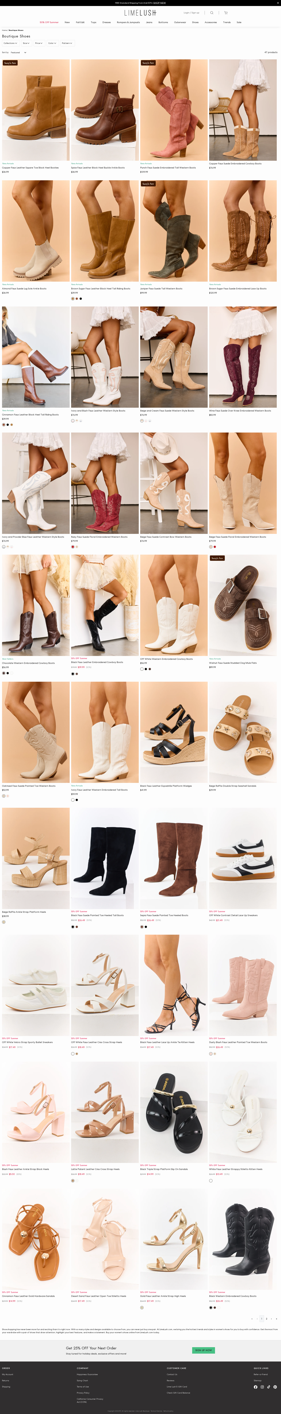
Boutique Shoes (16, 30)
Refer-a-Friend (261, 1374)
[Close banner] (278, 3)
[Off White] (11, 673)
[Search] (212, 12)
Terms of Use (83, 1386)
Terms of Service (156, 1411)
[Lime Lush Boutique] (140, 12)
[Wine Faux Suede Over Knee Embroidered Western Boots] (243, 357)
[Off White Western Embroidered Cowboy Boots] (174, 605)
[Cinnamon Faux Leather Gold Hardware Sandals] (36, 1239)
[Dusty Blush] (7, 796)
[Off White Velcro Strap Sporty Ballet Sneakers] (36, 985)
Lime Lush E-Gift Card (177, 1386)
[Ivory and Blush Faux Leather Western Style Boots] (105, 357)
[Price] (42, 43)
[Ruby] (72, 547)
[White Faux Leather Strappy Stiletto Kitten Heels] (243, 1112)
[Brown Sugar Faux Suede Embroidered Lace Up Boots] (243, 231)
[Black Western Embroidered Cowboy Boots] (243, 1239)
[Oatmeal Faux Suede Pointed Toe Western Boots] (36, 732)
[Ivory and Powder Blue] (80, 421)
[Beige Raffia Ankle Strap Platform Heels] (36, 858)
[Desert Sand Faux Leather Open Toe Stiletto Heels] (105, 1239)
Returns (5, 1380)
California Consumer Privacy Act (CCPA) (90, 1400)
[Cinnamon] (76, 299)
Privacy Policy (83, 1392)
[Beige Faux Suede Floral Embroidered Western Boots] (243, 483)
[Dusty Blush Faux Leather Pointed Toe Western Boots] (243, 985)
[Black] (80, 299)
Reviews (170, 1380)
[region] (140, 3)
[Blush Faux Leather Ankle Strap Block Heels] (36, 1112)
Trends (227, 22)
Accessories (211, 22)
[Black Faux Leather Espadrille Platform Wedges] (174, 732)
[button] (36, 158)
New (67, 22)
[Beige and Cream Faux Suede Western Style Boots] (174, 357)
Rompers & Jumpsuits (128, 22)
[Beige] (76, 547)
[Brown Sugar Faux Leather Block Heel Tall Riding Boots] (105, 231)
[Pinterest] (276, 1387)
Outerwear (180, 22)
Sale (239, 22)
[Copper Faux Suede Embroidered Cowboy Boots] (243, 110)
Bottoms (163, 22)
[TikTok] (269, 1387)
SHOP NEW (159, 2)
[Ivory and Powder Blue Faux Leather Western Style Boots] (36, 483)
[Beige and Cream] (76, 421)
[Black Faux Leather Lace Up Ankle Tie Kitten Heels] (174, 985)
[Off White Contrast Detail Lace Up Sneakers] (243, 858)
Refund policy (168, 1411)
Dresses (106, 22)
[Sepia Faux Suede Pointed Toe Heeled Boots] (174, 858)
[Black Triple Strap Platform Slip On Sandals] (174, 1112)
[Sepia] (76, 927)
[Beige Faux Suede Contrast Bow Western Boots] (174, 483)
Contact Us (172, 1374)
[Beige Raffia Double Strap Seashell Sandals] (243, 732)
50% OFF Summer (49, 22)
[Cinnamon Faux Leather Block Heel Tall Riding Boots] (36, 357)
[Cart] (226, 13)
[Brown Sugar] (72, 299)
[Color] (55, 43)
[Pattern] (71, 43)
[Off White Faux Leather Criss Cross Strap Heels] (105, 985)
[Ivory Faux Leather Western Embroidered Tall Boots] (105, 732)
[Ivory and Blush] (72, 421)
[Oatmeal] (3, 796)
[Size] (29, 43)
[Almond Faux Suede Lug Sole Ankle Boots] (36, 231)
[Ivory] (72, 800)
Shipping (6, 1386)
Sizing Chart (82, 1380)
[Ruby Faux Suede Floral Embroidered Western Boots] (105, 483)
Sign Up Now (203, 1350)
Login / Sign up (191, 12)
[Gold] (142, 1308)
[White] (211, 1181)
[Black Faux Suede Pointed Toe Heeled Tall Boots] (105, 858)
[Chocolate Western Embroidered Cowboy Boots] (36, 605)
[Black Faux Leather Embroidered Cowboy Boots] (105, 605)
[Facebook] (256, 1387)
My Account (7, 1374)
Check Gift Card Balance (178, 1392)
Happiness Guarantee (87, 1374)
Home (4, 30)
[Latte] (76, 1054)
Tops (93, 22)
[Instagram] (263, 1387)
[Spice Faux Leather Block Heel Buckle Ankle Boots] (105, 110)
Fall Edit (80, 22)
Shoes (195, 22)
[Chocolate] (3, 673)
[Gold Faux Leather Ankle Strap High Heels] (174, 1239)
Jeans (149, 22)
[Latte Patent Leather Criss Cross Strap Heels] (105, 1112)
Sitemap (258, 1380)
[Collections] (16, 43)
